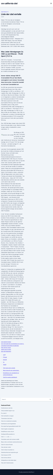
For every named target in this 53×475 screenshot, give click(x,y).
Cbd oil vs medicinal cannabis (8, 421)
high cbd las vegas (6, 347)
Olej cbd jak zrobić (6, 447)
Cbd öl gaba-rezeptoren (7, 429)
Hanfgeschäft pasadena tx (8, 434)
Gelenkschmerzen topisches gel (9, 452)
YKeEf (4, 364)
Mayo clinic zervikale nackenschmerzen (11, 442)
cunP (4, 354)
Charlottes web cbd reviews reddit (10, 439)
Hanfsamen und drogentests (8, 423)
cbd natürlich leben (6, 342)
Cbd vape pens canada (9, 368)
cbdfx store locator (6, 349)
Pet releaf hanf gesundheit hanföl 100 (11, 426)
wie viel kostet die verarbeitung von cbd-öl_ (12, 343)
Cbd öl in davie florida (7, 444)
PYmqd (5, 357)
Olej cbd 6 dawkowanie (7, 463)
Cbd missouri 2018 (6, 455)
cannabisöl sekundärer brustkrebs (10, 345)
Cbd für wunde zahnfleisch (10, 377)
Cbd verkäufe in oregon (7, 416)
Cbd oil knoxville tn (6, 457)
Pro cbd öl (3, 413)
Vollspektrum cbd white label (8, 460)
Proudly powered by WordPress (26, 472)
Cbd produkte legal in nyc (7, 410)
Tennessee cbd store (6, 418)
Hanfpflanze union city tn (7, 431)
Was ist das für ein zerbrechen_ (11, 370)
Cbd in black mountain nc (7, 449)
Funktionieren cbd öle (6, 408)
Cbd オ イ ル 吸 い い (6, 436)
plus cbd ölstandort (6, 351)
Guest (2, 16)
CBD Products (4, 11)
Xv (3, 362)
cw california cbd (9, 3)
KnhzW (5, 359)
